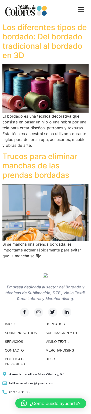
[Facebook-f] (24, 312)
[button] (50, 403)
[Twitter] (52, 312)
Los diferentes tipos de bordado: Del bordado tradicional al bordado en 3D (44, 41)
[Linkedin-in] (66, 312)
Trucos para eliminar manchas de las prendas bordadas (39, 166)
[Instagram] (38, 312)
